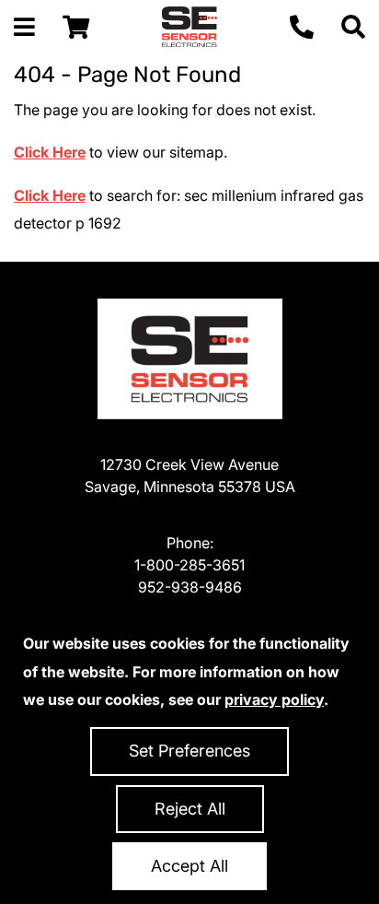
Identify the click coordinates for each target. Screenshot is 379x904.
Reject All (190, 808)
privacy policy (274, 699)
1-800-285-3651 (189, 565)
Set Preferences (189, 750)
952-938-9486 (190, 587)
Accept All (189, 865)
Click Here (50, 152)
